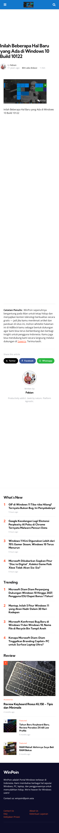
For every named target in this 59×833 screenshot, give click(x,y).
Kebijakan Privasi (12, 816)
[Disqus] (29, 448)
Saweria (22, 341)
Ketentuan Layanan (39, 813)
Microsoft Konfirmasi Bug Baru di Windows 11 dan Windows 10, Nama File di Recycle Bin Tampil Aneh (30, 625)
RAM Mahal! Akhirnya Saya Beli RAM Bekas (36, 749)
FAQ (5, 813)
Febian (13, 65)
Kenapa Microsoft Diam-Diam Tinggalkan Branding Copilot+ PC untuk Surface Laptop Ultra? (29, 641)
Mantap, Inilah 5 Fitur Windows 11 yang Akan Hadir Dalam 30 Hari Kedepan (29, 609)
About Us (34, 810)
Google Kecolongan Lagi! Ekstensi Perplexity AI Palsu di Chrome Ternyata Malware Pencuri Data (29, 524)
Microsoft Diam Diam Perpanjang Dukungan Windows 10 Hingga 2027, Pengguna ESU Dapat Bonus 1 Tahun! (31, 593)
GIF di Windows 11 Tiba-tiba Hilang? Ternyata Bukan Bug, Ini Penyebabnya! (32, 506)
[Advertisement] (29, 20)
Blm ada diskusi (29, 67)
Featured (23, 720)
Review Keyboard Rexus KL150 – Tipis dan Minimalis (28, 705)
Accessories (8, 699)
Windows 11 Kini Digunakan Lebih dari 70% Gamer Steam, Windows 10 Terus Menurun (32, 544)
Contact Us (9, 810)
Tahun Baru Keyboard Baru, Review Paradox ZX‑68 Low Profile (34, 727)
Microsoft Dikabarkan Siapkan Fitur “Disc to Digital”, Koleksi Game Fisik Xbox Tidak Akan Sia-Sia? (30, 564)
